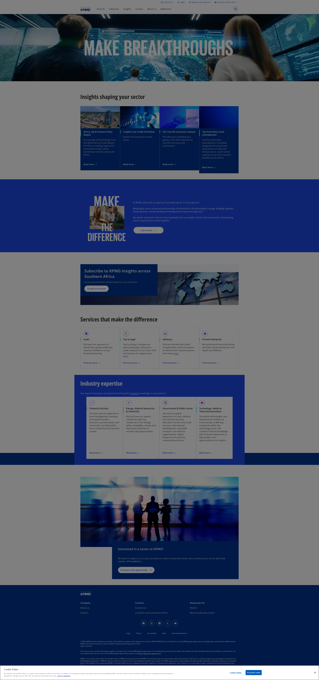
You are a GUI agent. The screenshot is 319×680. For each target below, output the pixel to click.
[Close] (315, 672)
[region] (159, 672)
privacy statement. (63, 676)
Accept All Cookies (253, 672)
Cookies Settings (235, 672)
